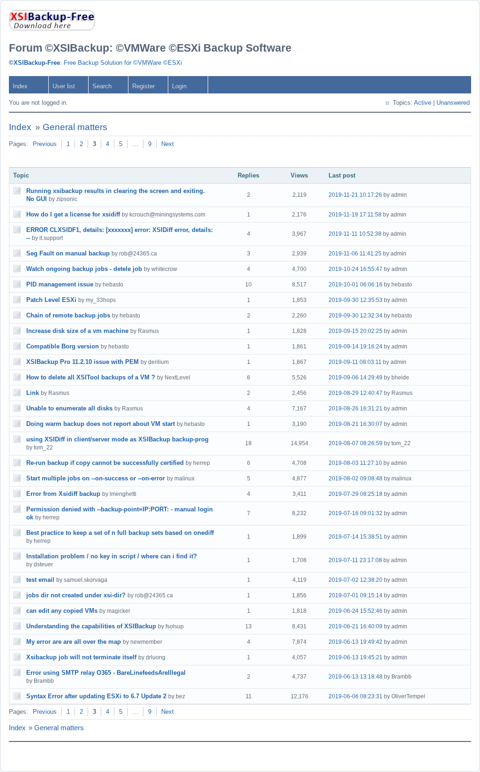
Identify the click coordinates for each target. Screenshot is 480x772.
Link (32, 392)
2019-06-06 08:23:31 (355, 696)
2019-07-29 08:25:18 (355, 494)
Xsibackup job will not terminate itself (81, 657)
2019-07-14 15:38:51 (355, 536)
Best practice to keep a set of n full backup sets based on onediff (120, 532)
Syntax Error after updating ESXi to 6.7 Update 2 (96, 696)
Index (20, 86)
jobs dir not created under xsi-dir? (76, 595)
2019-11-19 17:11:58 (355, 214)
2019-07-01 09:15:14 (355, 595)
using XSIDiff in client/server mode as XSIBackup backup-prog (117, 439)
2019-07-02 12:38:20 (355, 580)
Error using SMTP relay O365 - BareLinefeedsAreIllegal (106, 672)
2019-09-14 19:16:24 (355, 346)
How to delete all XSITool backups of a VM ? (90, 377)
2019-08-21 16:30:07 (355, 424)
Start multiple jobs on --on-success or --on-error (95, 478)
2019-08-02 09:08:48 (355, 478)
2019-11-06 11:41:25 (355, 253)
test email (40, 579)
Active (422, 102)
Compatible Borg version (62, 346)
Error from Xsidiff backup (63, 493)
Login (179, 86)
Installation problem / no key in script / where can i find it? (111, 556)
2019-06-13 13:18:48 (355, 676)
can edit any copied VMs (62, 610)
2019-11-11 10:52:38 (355, 234)
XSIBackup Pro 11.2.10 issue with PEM (82, 361)
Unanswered (453, 102)
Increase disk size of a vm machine (77, 330)
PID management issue (59, 284)
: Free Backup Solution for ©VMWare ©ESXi (95, 62)
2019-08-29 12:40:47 (355, 393)
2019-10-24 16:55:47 (355, 269)
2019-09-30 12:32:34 (355, 315)
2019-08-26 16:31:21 (355, 408)
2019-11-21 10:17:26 (355, 195)
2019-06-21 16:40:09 (355, 626)
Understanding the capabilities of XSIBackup (91, 626)
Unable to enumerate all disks (69, 408)
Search (102, 86)
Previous (45, 143)
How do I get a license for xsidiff (73, 214)
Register (143, 86)
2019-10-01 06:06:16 (355, 284)
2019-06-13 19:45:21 (355, 657)
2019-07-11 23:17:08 (355, 560)
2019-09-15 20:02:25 (355, 331)
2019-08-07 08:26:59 (355, 443)
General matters (75, 127)
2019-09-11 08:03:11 (355, 362)
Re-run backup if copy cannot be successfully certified (105, 462)
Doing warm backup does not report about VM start (100, 423)
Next (167, 143)
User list (63, 86)
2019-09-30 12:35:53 (355, 300)
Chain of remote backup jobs (68, 315)
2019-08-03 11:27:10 (355, 463)
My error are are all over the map (73, 641)
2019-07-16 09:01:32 (355, 513)
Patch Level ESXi (51, 299)
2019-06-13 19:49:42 (355, 642)
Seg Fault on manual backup (68, 253)
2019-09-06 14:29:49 (355, 377)
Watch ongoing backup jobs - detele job (84, 268)
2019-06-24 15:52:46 (355, 611)
